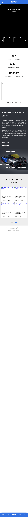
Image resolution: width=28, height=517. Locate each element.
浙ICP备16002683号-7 (14, 228)
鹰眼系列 (20, 167)
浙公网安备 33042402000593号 (14, 230)
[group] (14, 26)
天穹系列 (8, 151)
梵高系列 (2, 164)
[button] (3, 91)
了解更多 (5, 145)
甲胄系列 (8, 167)
